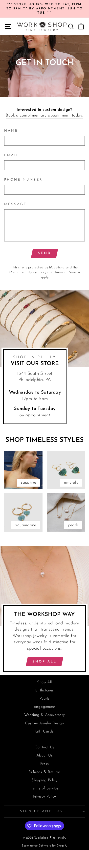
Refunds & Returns (44, 772)
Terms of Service (67, 272)
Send (44, 253)
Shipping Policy (44, 780)
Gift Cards (44, 731)
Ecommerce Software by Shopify (44, 845)
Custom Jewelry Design (44, 723)
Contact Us (44, 747)
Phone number (23, 179)
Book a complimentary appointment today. (44, 116)
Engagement (44, 707)
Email (11, 155)
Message (15, 204)
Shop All (44, 661)
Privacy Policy (35, 272)
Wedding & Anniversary (44, 715)
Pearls (44, 699)
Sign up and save (43, 811)
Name (11, 130)
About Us (44, 755)
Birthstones (44, 690)
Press (44, 764)
